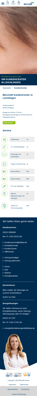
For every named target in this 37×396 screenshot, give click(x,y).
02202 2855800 (9, 232)
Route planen (8, 122)
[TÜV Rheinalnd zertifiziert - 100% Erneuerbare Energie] (9, 374)
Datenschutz (24, 384)
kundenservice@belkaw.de (16, 242)
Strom (7, 267)
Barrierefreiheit (13, 389)
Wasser (8, 273)
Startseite (7, 88)
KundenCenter (11, 249)
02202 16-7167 (9, 318)
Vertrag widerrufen (12, 261)
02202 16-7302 (9, 297)
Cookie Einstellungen (19, 394)
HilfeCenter (9, 252)
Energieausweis (11, 276)
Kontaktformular (11, 245)
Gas (6, 270)
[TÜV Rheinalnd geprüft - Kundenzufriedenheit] (18, 375)
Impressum (12, 384)
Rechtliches (25, 389)
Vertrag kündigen (12, 258)
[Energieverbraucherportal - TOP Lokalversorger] (27, 374)
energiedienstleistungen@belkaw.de (19, 328)
